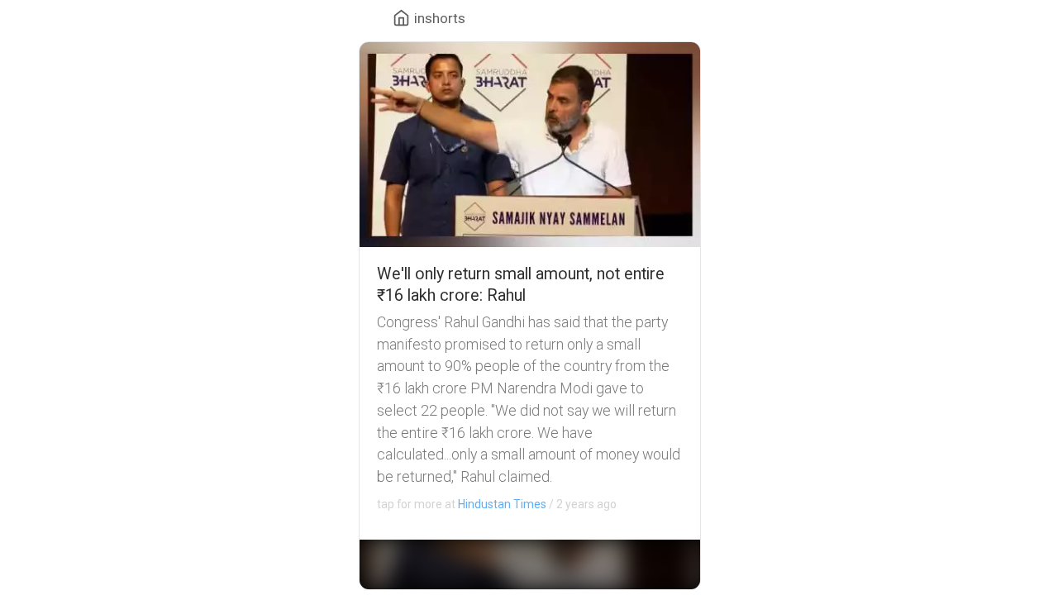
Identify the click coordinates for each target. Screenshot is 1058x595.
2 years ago (497, 504)
